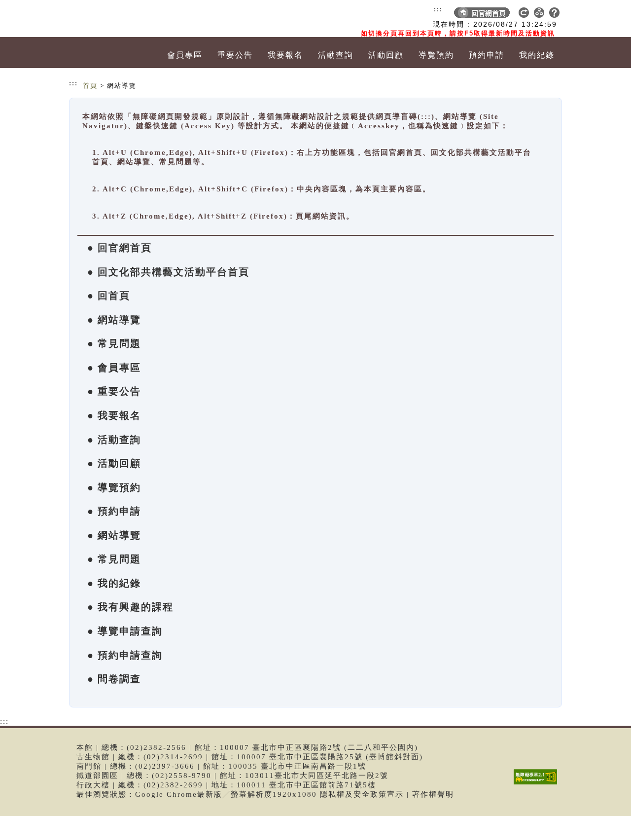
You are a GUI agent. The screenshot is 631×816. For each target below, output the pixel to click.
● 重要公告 (114, 391)
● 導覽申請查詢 (125, 631)
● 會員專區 (114, 367)
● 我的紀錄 (114, 583)
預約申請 (486, 55)
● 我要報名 (114, 415)
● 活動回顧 (114, 463)
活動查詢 (335, 55)
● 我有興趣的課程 (130, 606)
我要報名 (285, 55)
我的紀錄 (537, 55)
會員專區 (185, 55)
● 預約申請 (114, 511)
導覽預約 (436, 55)
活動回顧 (386, 55)
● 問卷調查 (114, 678)
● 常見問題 (114, 343)
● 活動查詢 (114, 439)
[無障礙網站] (538, 784)
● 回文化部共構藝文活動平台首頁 (168, 271)
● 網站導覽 (114, 319)
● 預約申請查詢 (125, 655)
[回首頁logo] (125, 18)
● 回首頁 (108, 295)
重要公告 (235, 55)
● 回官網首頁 (119, 247)
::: (438, 9)
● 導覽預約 (114, 487)
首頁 (90, 85)
